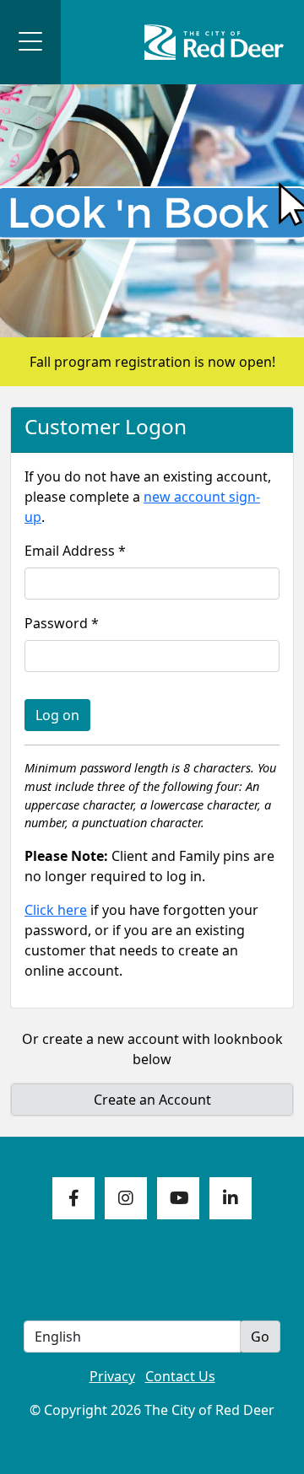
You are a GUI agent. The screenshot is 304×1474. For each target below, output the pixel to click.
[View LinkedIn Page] (230, 1198)
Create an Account (152, 1099)
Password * (61, 623)
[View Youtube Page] (178, 1198)
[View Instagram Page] (126, 1198)
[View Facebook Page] (73, 1198)
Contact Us (180, 1376)
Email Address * (75, 550)
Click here (55, 910)
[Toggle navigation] (30, 42)
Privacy (112, 1376)
